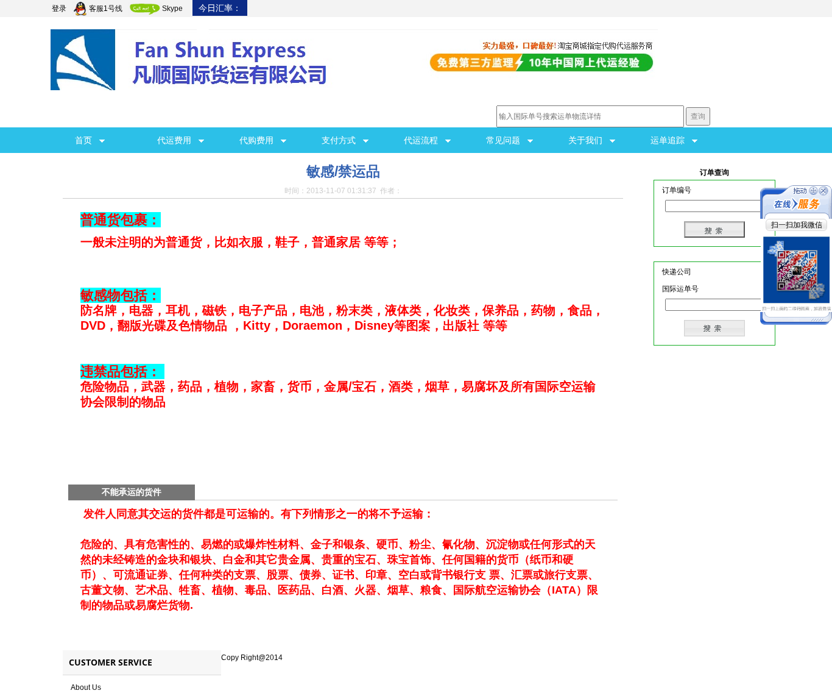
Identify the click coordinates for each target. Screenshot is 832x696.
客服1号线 (105, 8)
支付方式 (342, 140)
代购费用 (260, 140)
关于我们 (589, 140)
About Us (86, 687)
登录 (59, 8)
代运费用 (178, 140)
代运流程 (424, 140)
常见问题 (506, 140)
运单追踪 (671, 140)
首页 (87, 140)
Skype (172, 8)
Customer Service (110, 662)
